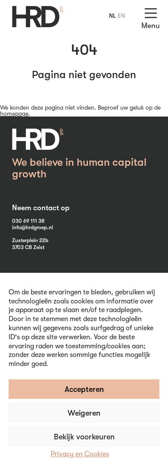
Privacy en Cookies (80, 454)
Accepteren (84, 389)
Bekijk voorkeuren (84, 436)
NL (112, 15)
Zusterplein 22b (30, 240)
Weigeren (84, 413)
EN (121, 15)
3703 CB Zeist (28, 247)
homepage (14, 113)
